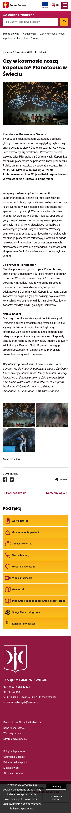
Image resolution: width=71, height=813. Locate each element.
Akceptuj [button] (56, 786)
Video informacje (22, 578)
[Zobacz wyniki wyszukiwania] (64, 22)
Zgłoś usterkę (20, 520)
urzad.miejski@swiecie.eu (25, 702)
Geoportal (18, 589)
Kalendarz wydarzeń (24, 623)
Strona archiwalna (13, 773)
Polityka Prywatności (14, 751)
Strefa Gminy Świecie (15, 739)
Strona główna (11, 33)
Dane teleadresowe (14, 728)
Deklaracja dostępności (15, 762)
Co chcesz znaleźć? (18, 15)
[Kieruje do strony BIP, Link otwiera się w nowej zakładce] (55, 5)
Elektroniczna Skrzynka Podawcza (22, 723)
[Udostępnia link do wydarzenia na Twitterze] (12, 479)
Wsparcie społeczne (23, 566)
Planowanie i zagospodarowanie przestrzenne (38, 600)
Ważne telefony (20, 555)
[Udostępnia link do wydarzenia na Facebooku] (5, 479)
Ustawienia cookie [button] (56, 798)
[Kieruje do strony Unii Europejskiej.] (45, 5)
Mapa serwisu (11, 768)
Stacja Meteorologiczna (26, 612)
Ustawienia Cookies (14, 757)
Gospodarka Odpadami (25, 532)
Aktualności (29, 33)
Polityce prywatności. (22, 808)
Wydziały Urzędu (12, 734)
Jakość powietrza (22, 543)
